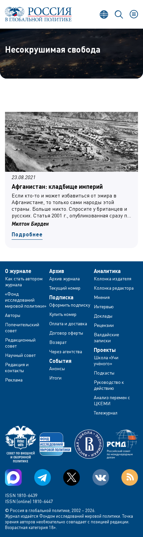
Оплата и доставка (68, 323)
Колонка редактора (114, 288)
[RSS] (129, 477)
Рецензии (104, 325)
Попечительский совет (22, 327)
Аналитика (107, 271)
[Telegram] (42, 477)
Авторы (12, 315)
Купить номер (62, 314)
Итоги (55, 378)
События (60, 361)
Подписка (61, 297)
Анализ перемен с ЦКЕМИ (112, 400)
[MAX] (13, 477)
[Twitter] (71, 477)
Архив (56, 271)
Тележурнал (105, 412)
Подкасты (104, 373)
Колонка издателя (112, 278)
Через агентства (65, 351)
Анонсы (57, 368)
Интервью (104, 306)
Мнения (102, 297)
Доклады (103, 316)
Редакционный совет (20, 343)
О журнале (18, 271)
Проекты (105, 350)
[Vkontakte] (100, 477)
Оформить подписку (69, 305)
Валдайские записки (106, 337)
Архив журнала (64, 278)
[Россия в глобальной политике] (38, 14)
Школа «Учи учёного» (106, 360)
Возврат (58, 342)
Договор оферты (66, 333)
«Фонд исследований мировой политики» (26, 300)
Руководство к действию (109, 385)
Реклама (14, 380)
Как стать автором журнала (24, 281)
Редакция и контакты (17, 367)
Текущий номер (64, 288)
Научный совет (20, 355)
